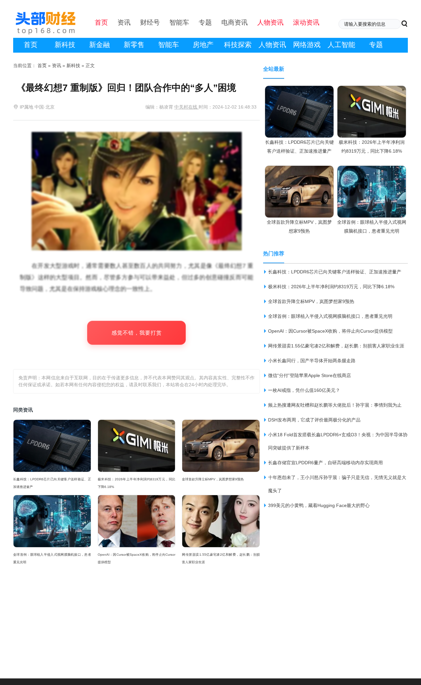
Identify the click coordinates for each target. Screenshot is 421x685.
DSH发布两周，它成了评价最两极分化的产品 (314, 419)
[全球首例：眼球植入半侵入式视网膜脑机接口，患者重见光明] (371, 171)
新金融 (99, 44)
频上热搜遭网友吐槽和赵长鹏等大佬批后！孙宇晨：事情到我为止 (335, 405)
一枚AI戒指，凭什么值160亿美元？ (304, 390)
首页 (30, 44)
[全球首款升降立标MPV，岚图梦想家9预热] (299, 171)
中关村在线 (186, 107)
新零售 (134, 44)
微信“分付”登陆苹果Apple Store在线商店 (309, 375)
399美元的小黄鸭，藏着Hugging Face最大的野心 (319, 505)
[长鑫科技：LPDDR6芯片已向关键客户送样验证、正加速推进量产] (299, 91)
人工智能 (341, 44)
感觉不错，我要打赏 (136, 333)
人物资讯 (272, 44)
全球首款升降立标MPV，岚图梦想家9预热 (213, 479)
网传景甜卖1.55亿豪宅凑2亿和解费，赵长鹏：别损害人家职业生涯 (221, 558)
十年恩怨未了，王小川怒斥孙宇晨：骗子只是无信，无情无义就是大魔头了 (337, 484)
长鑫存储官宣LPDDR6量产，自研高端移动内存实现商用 (325, 462)
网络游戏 (307, 44)
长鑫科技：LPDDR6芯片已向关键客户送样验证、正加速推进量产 (52, 483)
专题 (376, 44)
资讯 (56, 65)
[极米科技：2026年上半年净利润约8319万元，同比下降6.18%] (371, 91)
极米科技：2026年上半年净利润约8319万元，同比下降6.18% (137, 483)
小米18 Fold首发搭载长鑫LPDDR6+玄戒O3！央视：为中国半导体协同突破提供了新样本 (338, 441)
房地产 (203, 44)
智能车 (168, 44)
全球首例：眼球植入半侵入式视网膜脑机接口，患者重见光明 (52, 558)
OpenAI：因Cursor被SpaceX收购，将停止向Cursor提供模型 (137, 558)
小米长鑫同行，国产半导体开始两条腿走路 (312, 360)
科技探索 (238, 44)
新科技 (65, 44)
